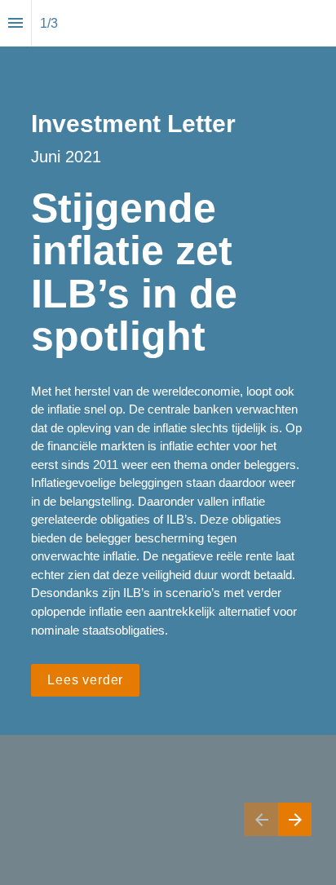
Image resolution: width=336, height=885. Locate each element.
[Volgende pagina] (295, 819)
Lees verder (85, 680)
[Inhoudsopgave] (15, 23)
